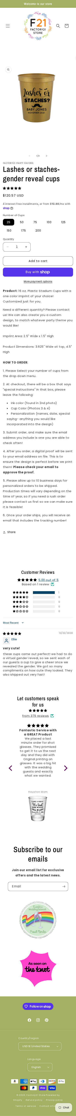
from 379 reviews (35, 716)
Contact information (51, 1106)
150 (9, 231)
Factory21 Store (36, 1095)
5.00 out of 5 (48, 580)
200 (38, 231)
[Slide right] (46, 156)
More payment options (38, 281)
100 (49, 222)
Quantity (8, 239)
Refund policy (34, 1100)
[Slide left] (29, 156)
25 (8, 222)
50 (22, 222)
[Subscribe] (63, 886)
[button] (8, 26)
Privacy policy (54, 1100)
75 (35, 222)
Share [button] (11, 532)
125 (63, 222)
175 (23, 231)
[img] (12, 634)
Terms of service (25, 1106)
